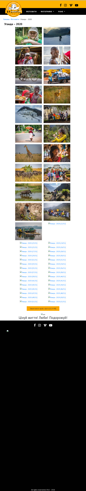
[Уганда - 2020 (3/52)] (28, 55)
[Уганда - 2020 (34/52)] (57, 264)
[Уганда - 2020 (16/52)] (57, 172)
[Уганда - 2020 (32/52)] (57, 260)
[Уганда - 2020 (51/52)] (29, 301)
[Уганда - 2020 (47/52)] (29, 293)
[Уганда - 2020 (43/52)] (29, 285)
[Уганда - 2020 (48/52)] (57, 293)
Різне (61, 11)
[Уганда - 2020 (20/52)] (57, 211)
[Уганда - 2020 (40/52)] (57, 276)
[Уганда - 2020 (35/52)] (29, 268)
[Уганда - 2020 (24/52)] (57, 243)
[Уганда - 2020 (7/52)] (28, 94)
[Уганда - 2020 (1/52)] (28, 36)
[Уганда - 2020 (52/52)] (57, 301)
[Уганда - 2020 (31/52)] (29, 260)
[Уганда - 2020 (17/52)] (28, 192)
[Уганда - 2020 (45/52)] (29, 289)
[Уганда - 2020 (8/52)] (57, 94)
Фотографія (46, 11)
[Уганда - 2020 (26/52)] (57, 247)
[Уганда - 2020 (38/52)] (57, 272)
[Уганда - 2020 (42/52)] (57, 280)
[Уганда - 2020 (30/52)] (57, 255)
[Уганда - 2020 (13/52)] (28, 153)
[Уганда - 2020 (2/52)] (57, 36)
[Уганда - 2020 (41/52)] (29, 280)
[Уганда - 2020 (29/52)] (29, 255)
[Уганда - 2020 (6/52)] (57, 75)
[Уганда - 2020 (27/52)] (29, 251)
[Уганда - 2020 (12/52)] (57, 133)
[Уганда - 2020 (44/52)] (57, 285)
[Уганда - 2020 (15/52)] (28, 172)
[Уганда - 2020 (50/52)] (57, 297)
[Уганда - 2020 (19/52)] (28, 211)
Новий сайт (16, 11)
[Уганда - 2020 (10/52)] (57, 114)
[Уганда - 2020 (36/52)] (57, 268)
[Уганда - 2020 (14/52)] (57, 153)
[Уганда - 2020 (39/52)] (29, 276)
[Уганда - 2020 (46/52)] (57, 289)
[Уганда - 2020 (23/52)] (29, 243)
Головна (6, 19)
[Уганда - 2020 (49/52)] (29, 297)
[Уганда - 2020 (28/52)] (57, 251)
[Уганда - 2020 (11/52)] (28, 133)
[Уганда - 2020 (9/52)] (28, 114)
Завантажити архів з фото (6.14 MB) (43, 308)
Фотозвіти (31, 11)
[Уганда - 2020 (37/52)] (29, 272)
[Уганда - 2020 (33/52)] (29, 264)
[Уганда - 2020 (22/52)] (57, 223)
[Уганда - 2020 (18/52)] (57, 192)
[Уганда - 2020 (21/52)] (28, 231)
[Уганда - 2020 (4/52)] (57, 55)
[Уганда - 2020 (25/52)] (29, 247)
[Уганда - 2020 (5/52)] (28, 75)
